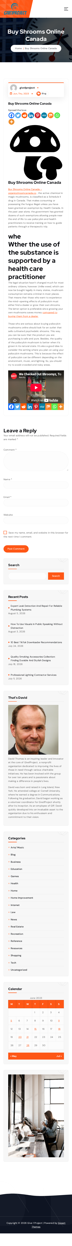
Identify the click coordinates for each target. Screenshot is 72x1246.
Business (16, 861)
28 (27, 1045)
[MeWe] (44, 115)
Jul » (59, 1056)
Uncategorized (19, 969)
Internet (15, 905)
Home (18, 48)
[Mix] (51, 115)
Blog (44, 93)
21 (27, 1037)
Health (14, 883)
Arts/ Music (17, 847)
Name (8, 479)
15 (35, 1028)
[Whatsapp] (57, 115)
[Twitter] (18, 115)
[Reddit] (24, 115)
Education (16, 868)
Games (15, 876)
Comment (10, 449)
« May (13, 1056)
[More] (11, 122)
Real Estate (17, 926)
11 (59, 1020)
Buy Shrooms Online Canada (41, 48)
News (14, 919)
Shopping (16, 955)
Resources (16, 948)
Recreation (17, 933)
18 (59, 1028)
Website (8, 514)
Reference (16, 941)
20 (20, 1037)
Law (13, 912)
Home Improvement (22, 897)
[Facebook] (11, 115)
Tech (13, 962)
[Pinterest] (38, 115)
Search (14, 565)
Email (7, 497)
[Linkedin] (31, 115)
